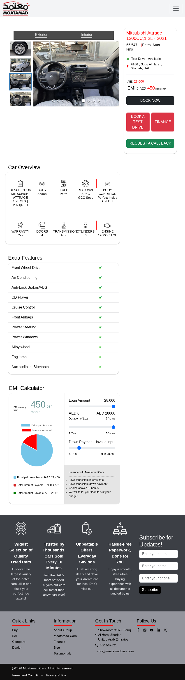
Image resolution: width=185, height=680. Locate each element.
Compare (18, 641)
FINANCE (163, 122)
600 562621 (108, 645)
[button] (76, 73)
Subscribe (150, 590)
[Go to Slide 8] (20, 99)
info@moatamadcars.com (115, 651)
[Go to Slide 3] (63, 100)
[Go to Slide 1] (53, 100)
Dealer (17, 647)
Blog (57, 647)
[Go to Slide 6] (20, 65)
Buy (15, 630)
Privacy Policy (56, 675)
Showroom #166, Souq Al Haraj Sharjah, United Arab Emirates (114, 634)
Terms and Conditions (27, 675)
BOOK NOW (150, 100)
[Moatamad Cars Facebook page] (139, 630)
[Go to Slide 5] (20, 47)
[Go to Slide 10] (98, 100)
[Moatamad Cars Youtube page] (153, 630)
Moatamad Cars (65, 636)
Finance (59, 641)
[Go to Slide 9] (93, 100)
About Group (63, 630)
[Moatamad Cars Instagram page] (146, 630)
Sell (14, 636)
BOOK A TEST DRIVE (138, 122)
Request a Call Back (150, 143)
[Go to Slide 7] (20, 81)
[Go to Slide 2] (58, 100)
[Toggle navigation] (176, 8)
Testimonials (62, 653)
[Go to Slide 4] (68, 100)
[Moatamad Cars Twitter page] (166, 630)
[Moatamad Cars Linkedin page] (160, 630)
